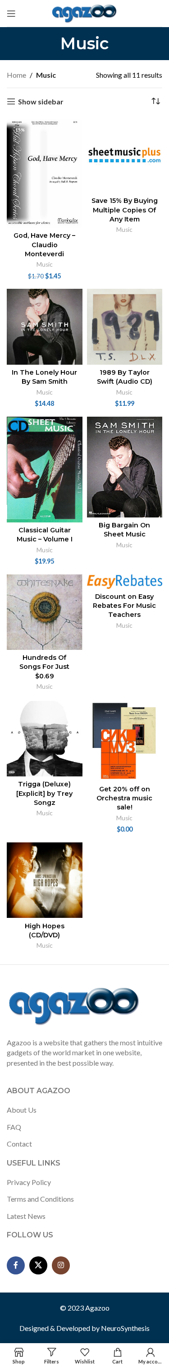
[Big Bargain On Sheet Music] (125, 467)
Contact (19, 1143)
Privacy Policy (29, 1182)
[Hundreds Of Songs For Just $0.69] (44, 612)
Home (16, 75)
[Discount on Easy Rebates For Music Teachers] (125, 581)
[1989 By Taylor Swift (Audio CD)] (125, 327)
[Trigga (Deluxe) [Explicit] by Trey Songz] (44, 739)
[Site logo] (84, 12)
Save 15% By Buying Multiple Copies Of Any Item (124, 210)
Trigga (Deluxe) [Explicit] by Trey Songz (44, 793)
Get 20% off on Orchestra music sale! (124, 798)
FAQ (14, 1127)
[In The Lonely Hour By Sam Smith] (44, 327)
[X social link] (38, 1265)
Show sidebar (41, 101)
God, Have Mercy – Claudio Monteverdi (44, 244)
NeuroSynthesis (125, 1328)
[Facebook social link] (16, 1265)
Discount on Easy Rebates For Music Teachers (124, 605)
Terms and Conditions (40, 1198)
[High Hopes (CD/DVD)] (44, 880)
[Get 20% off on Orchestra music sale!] (125, 741)
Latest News (26, 1216)
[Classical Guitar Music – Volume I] (44, 469)
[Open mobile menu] (11, 14)
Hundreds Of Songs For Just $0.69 (44, 666)
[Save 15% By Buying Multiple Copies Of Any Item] (125, 155)
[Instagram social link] (61, 1265)
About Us (22, 1109)
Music (45, 264)
